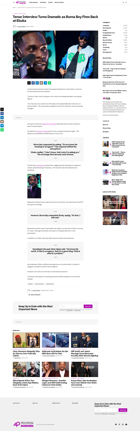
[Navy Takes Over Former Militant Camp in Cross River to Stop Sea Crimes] (106, 182)
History (105, 37)
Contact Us (106, 121)
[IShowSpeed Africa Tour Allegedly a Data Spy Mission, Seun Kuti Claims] (26, 369)
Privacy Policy (70, 310)
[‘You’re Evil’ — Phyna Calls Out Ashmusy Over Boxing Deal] (106, 154)
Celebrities (16, 13)
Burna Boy (40, 165)
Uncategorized (107, 52)
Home (14, 7)
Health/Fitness (107, 35)
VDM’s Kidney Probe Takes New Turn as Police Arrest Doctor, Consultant (118, 144)
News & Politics (107, 40)
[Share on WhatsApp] (49, 83)
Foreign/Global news (82, 349)
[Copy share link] (41, 83)
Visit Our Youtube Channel (110, 115)
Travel (104, 50)
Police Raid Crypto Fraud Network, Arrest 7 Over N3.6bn (119, 163)
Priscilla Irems (107, 223)
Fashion (105, 30)
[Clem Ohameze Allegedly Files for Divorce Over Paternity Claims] (26, 340)
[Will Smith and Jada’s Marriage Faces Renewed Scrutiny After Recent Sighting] (84, 340)
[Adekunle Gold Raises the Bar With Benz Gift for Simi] (55, 340)
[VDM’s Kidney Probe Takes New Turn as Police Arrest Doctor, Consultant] (106, 144)
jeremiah (106, 207)
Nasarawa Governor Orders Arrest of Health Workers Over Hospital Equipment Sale (115, 84)
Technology (106, 47)
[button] (14, 2)
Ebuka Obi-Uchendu (49, 124)
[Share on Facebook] (33, 83)
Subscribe (88, 306)
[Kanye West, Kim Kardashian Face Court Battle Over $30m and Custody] (84, 369)
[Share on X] (29, 83)
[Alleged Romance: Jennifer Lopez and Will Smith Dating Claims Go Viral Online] (55, 369)
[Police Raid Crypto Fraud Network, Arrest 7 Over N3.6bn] (106, 163)
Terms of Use (77, 310)
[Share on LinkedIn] (37, 83)
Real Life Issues (107, 42)
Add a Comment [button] (35, 294)
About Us (105, 124)
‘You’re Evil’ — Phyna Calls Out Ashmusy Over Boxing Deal (118, 153)
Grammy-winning (43, 131)
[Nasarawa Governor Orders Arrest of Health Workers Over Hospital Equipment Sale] (106, 172)
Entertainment (22, 13)
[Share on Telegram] (45, 83)
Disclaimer (106, 132)
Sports (105, 45)
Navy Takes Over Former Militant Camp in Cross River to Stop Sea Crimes (119, 182)
